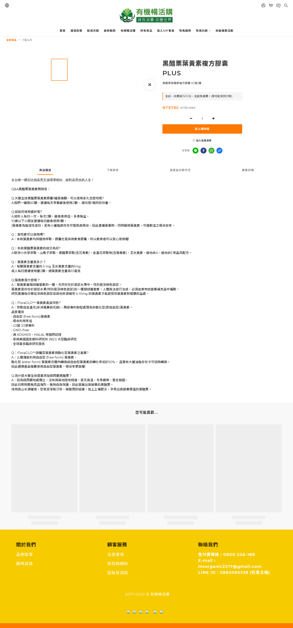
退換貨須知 (117, 572)
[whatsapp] (211, 151)
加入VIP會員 (165, 30)
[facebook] (203, 151)
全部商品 (11, 39)
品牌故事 (24, 554)
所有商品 (146, 30)
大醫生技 (27, 39)
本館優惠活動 (224, 30)
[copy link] (219, 151)
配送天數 (93, 30)
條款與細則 (117, 563)
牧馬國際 (185, 30)
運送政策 (76, 30)
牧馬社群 (202, 30)
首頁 (63, 30)
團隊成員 (24, 563)
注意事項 (115, 554)
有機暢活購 (128, 30)
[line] (196, 151)
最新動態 (110, 30)
